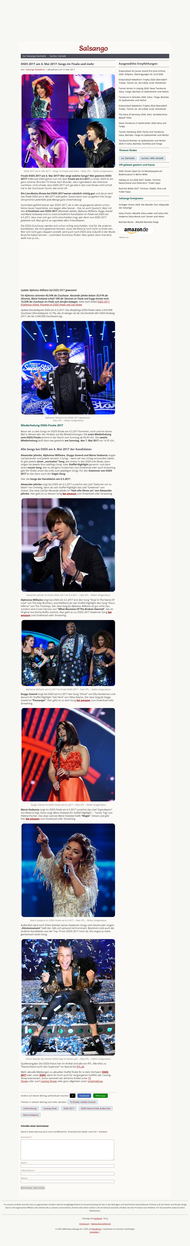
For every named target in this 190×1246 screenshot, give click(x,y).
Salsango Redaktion (35, 69)
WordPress (96, 1229)
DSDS (42, 1075)
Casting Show (50, 1108)
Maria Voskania (30, 1115)
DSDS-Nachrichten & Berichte (95, 1108)
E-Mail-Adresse (28, 1170)
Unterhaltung (95, 1081)
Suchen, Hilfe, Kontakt (152, 158)
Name (24, 1162)
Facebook (98, 1218)
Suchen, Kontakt (58, 56)
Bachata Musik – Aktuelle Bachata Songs (139, 222)
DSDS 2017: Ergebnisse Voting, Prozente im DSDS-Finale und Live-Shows (65, 303)
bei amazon (69, 493)
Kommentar (26, 1137)
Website (24, 1178)
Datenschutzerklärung (101, 1223)
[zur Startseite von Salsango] (93, 48)
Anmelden (94, 1232)
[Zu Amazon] (136, 234)
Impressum (84, 1223)
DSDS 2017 (69, 1108)
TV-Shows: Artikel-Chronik (82, 1102)
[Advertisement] (95, 21)
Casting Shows (49, 1081)
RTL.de (80, 1066)
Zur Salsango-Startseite (34, 56)
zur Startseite (127, 158)
